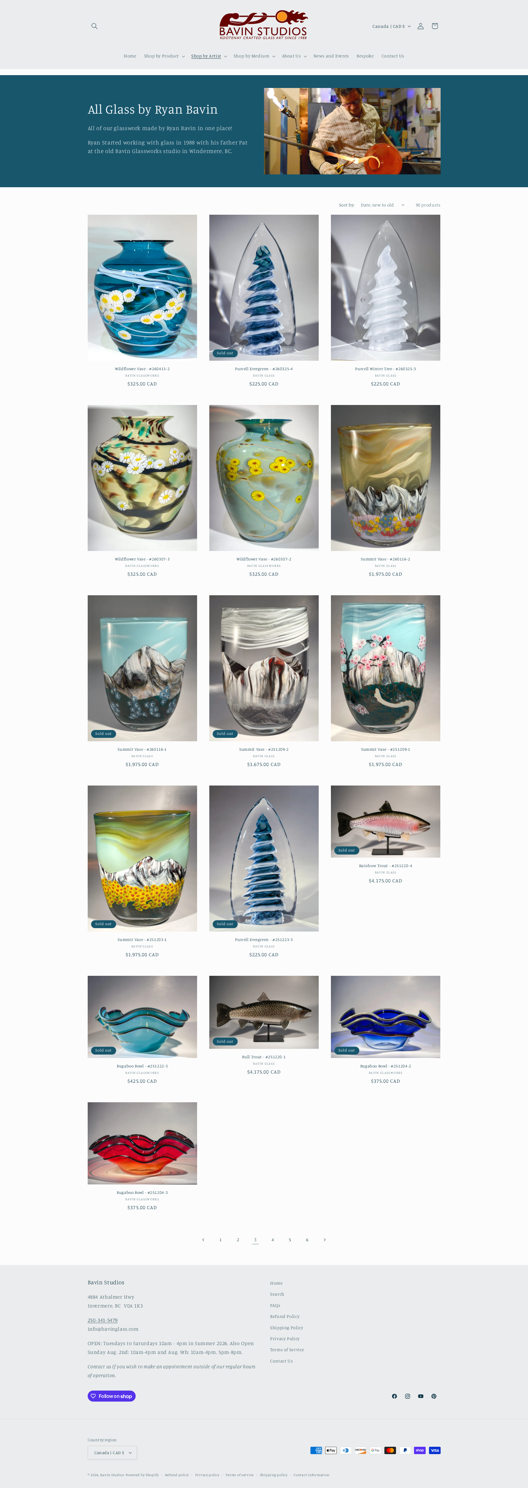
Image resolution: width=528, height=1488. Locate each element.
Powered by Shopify (142, 1475)
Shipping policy (274, 1475)
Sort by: (346, 204)
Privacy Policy (285, 1338)
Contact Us (281, 1360)
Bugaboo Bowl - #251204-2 (385, 1065)
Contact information (311, 1475)
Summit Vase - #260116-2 (385, 558)
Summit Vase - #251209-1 (385, 749)
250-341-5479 (103, 1320)
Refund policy (177, 1475)
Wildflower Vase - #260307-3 (142, 558)
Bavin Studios (112, 1475)
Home (276, 1283)
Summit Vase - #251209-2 (264, 749)
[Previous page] (203, 1240)
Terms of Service (287, 1349)
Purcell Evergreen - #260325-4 (264, 368)
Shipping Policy (286, 1327)
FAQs (275, 1305)
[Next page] (324, 1240)
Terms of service (240, 1475)
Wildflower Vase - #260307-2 (264, 558)
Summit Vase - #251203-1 (142, 939)
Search (277, 1294)
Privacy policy (207, 1475)
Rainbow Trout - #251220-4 (386, 865)
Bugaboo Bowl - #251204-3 (142, 1192)
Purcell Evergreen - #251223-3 (264, 939)
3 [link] (255, 1239)
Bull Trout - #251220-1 (264, 1056)
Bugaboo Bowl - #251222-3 (142, 1065)
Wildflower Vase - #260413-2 (142, 368)
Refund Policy (284, 1316)
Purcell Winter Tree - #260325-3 (385, 368)
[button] (95, 26)
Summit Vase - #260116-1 (142, 749)
